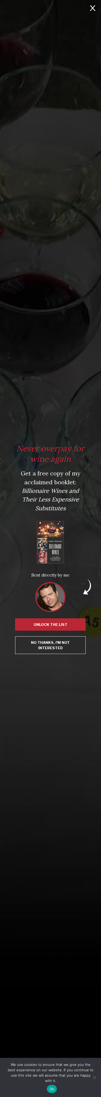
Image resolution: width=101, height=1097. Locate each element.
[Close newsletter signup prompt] (93, 8)
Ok (52, 1089)
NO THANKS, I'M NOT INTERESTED (50, 645)
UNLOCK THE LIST (50, 624)
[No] (94, 1077)
